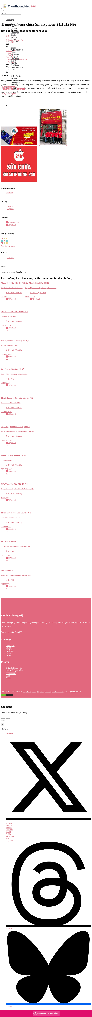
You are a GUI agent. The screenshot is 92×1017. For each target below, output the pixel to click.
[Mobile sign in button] (2, 91)
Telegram (9, 825)
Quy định (40, 692)
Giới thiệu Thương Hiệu (14, 668)
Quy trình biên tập (58, 692)
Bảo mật (48, 692)
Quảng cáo (9, 650)
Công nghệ (15, 33)
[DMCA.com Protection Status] (7, 696)
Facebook (9, 733)
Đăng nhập (8, 89)
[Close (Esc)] (2, 718)
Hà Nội (13, 48)
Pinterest (9, 828)
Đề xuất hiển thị (11, 672)
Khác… (14, 69)
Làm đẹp (14, 28)
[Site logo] (19, 9)
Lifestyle (14, 78)
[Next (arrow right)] (4, 720)
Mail (7, 838)
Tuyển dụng (10, 651)
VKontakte (10, 836)
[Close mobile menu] (2, 16)
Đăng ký (21, 89)
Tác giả (8, 653)
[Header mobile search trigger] (2, 96)
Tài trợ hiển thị (11, 674)
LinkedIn (9, 830)
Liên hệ (8, 655)
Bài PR (8, 678)
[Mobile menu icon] (46, 2)
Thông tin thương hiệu (14, 40)
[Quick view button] (6, 305)
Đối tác (8, 648)
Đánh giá (10, 42)
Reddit (8, 834)
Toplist (8, 676)
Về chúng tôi (10, 646)
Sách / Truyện (16, 76)
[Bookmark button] (6, 308)
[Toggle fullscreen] (7, 718)
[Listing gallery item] (20, 145)
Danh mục (10, 20)
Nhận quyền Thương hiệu (14, 670)
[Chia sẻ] (4, 718)
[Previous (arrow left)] (2, 720)
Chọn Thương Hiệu (29, 692)
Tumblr (8, 832)
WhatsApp (10, 823)
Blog (7, 72)
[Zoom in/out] (9, 718)
